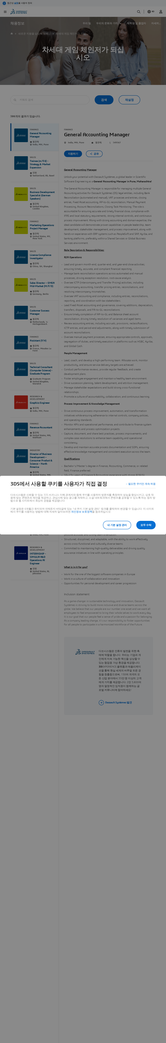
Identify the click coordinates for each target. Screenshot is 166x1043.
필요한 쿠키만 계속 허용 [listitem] (142, 484)
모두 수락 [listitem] (146, 525)
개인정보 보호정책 (81, 511)
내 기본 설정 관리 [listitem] (117, 525)
